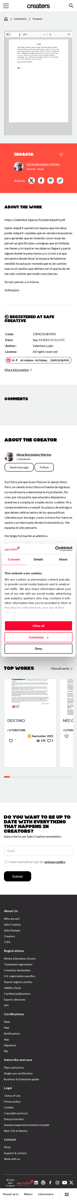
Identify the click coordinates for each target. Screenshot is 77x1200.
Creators (9, 936)
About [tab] (63, 559)
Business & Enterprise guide (21, 1079)
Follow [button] (44, 467)
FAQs (7, 1147)
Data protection (14, 1119)
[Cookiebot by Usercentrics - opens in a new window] (55, 548)
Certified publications (17, 993)
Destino (16, 720)
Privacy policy (12, 1101)
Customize (36, 637)
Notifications (12, 1033)
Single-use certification (18, 1073)
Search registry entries (18, 982)
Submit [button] (17, 876)
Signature (10, 1045)
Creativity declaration (17, 970)
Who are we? (12, 918)
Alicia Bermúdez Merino (43, 164)
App (6, 1039)
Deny (38, 648)
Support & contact (15, 1153)
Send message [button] (19, 467)
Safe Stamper (12, 930)
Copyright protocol (15, 1113)
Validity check (12, 987)
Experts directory (14, 999)
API (6, 1005)
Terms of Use (12, 1095)
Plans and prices (14, 1067)
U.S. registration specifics (19, 976)
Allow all (38, 625)
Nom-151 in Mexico (16, 1130)
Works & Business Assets (20, 958)
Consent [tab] (14, 559)
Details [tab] (38, 559)
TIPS (7, 942)
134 (42, 740)
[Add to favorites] (61, 155)
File (6, 1051)
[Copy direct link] (60, 180)
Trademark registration (18, 964)
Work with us (12, 1159)
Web (7, 1021)
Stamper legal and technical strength (26, 1125)
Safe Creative (12, 924)
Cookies (9, 1107)
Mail (6, 1027)
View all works (60, 668)
